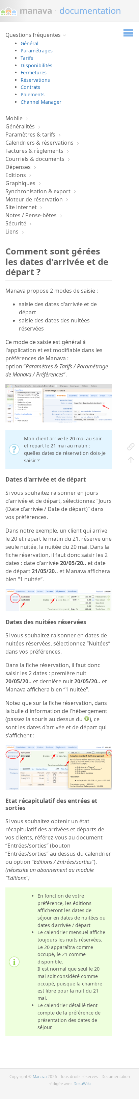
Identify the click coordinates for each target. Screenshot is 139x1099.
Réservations (35, 80)
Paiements (33, 94)
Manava (40, 1076)
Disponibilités (36, 65)
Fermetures (34, 72)
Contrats (30, 87)
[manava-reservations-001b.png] (58, 609)
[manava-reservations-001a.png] (58, 788)
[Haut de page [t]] (131, 459)
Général (29, 43)
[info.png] (86, 719)
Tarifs (27, 58)
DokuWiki (82, 1083)
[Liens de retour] (131, 446)
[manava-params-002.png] (58, 420)
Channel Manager (41, 102)
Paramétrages (37, 50)
